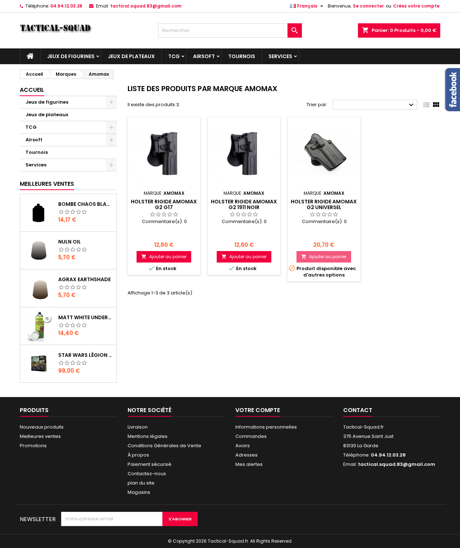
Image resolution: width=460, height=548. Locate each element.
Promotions (33, 445)
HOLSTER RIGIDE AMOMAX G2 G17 (164, 204)
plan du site (141, 483)
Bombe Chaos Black (86, 204)
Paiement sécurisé (149, 464)
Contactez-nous (147, 473)
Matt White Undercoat (86, 317)
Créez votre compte (416, 6)
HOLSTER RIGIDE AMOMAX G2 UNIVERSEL (324, 204)
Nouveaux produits (42, 427)
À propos (138, 455)
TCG (174, 56)
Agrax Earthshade (84, 279)
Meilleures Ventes (47, 184)
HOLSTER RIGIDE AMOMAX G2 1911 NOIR (244, 204)
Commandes (251, 436)
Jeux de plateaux (131, 56)
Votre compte (257, 410)
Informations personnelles (266, 427)
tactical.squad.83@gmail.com (145, 6)
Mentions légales (147, 436)
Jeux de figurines (71, 56)
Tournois (241, 56)
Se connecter (368, 6)
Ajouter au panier (164, 257)
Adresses (246, 455)
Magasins (139, 492)
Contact (357, 410)
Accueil (32, 90)
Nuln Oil (69, 242)
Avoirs (242, 445)
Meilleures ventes (40, 436)
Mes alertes (249, 464)
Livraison (138, 427)
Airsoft (204, 56)
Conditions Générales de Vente (164, 445)
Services (280, 56)
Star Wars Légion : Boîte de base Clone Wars (86, 355)
